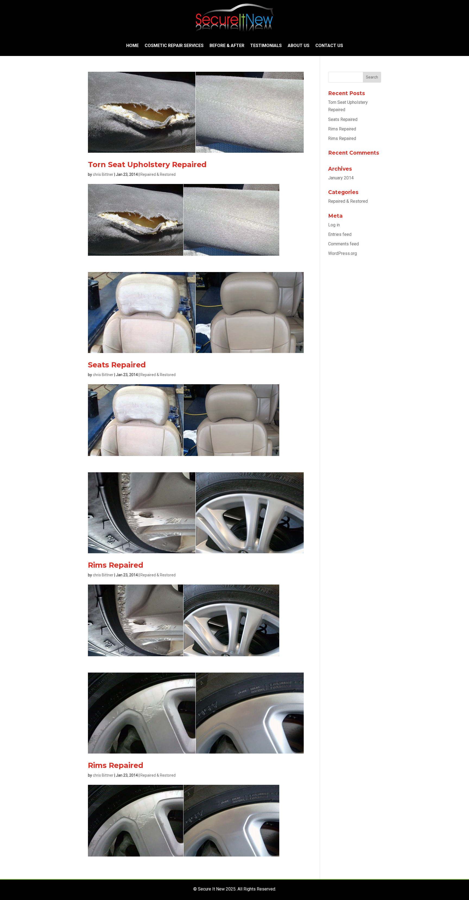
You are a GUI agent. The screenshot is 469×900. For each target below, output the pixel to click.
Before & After (227, 45)
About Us (298, 45)
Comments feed (343, 243)
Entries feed (339, 234)
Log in (334, 224)
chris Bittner (103, 174)
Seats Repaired (117, 364)
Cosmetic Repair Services (174, 45)
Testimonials (266, 45)
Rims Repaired (115, 565)
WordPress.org (342, 253)
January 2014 (341, 177)
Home (132, 45)
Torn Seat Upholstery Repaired (147, 164)
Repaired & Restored (158, 174)
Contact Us (329, 45)
